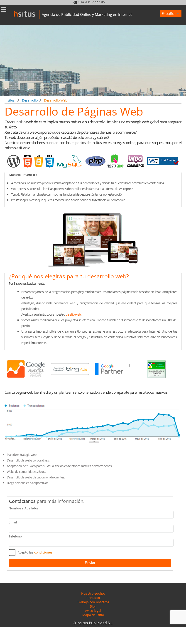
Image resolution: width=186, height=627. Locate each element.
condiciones (43, 552)
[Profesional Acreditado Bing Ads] (69, 381)
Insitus (10, 100)
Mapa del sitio (93, 615)
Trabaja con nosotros (93, 602)
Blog (93, 606)
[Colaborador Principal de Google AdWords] (156, 381)
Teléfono (15, 536)
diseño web (73, 314)
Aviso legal (93, 610)
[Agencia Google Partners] (113, 381)
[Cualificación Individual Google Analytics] (26, 381)
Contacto (93, 597)
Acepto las (35, 552)
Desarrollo (30, 100)
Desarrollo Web (55, 100)
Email (13, 522)
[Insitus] (19, 11)
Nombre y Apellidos (24, 508)
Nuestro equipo (93, 593)
